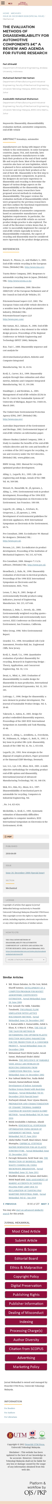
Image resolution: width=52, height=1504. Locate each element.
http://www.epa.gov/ (13, 419)
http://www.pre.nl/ (12, 540)
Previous (10, 1204)
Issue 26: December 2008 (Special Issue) (23, 16)
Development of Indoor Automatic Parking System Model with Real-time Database (27, 1089)
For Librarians (10, 1417)
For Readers (9, 1408)
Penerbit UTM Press (34, 1444)
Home (6, 13)
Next (44, 1204)
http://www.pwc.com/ (13, 319)
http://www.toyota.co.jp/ (19, 280)
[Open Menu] (3, 3)
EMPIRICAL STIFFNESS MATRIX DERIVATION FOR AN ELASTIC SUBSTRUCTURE (28, 1147)
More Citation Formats (20, 959)
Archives (16, 13)
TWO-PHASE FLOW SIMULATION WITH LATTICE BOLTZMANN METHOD (24, 1013)
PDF (9, 836)
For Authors (9, 1412)
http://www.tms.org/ (34, 267)
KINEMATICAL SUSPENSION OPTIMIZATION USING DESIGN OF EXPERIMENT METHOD (27, 1129)
